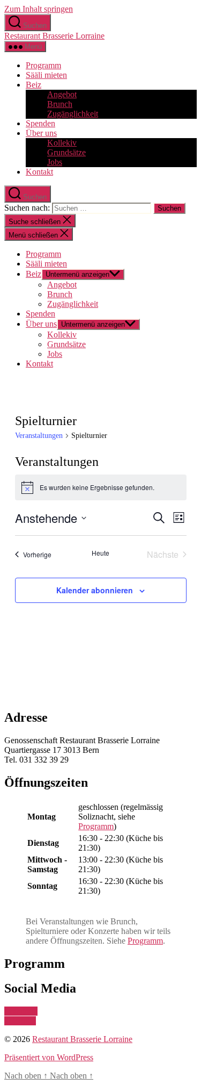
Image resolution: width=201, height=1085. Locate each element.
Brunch (59, 104)
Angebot (62, 94)
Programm (43, 65)
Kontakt (39, 171)
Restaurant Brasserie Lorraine (54, 35)
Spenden (40, 123)
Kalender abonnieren (94, 590)
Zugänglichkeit (72, 113)
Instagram (21, 1011)
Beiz (33, 84)
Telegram (20, 1020)
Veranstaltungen (39, 436)
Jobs (54, 162)
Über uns (41, 133)
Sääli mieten (46, 75)
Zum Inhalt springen (38, 8)
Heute (100, 553)
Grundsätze (66, 152)
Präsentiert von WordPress (48, 1057)
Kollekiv (62, 142)
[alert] (101, 487)
